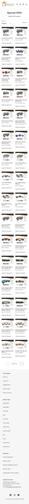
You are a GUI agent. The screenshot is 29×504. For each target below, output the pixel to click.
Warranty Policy (7, 461)
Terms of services (7, 392)
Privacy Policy (6, 388)
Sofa (4, 415)
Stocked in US (6, 446)
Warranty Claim (6, 469)
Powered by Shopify (20, 499)
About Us (5, 377)
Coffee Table (6, 426)
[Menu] (26, 4)
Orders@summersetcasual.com (13, 486)
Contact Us (5, 381)
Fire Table (5, 419)
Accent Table (6, 423)
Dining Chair (6, 403)
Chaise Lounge (6, 430)
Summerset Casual (12, 499)
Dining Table (6, 407)
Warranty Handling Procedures (10, 465)
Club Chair (5, 411)
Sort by (4, 21)
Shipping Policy (6, 384)
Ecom (4, 438)
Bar (4, 434)
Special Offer (6, 442)
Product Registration (8, 457)
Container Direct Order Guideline (11, 472)
